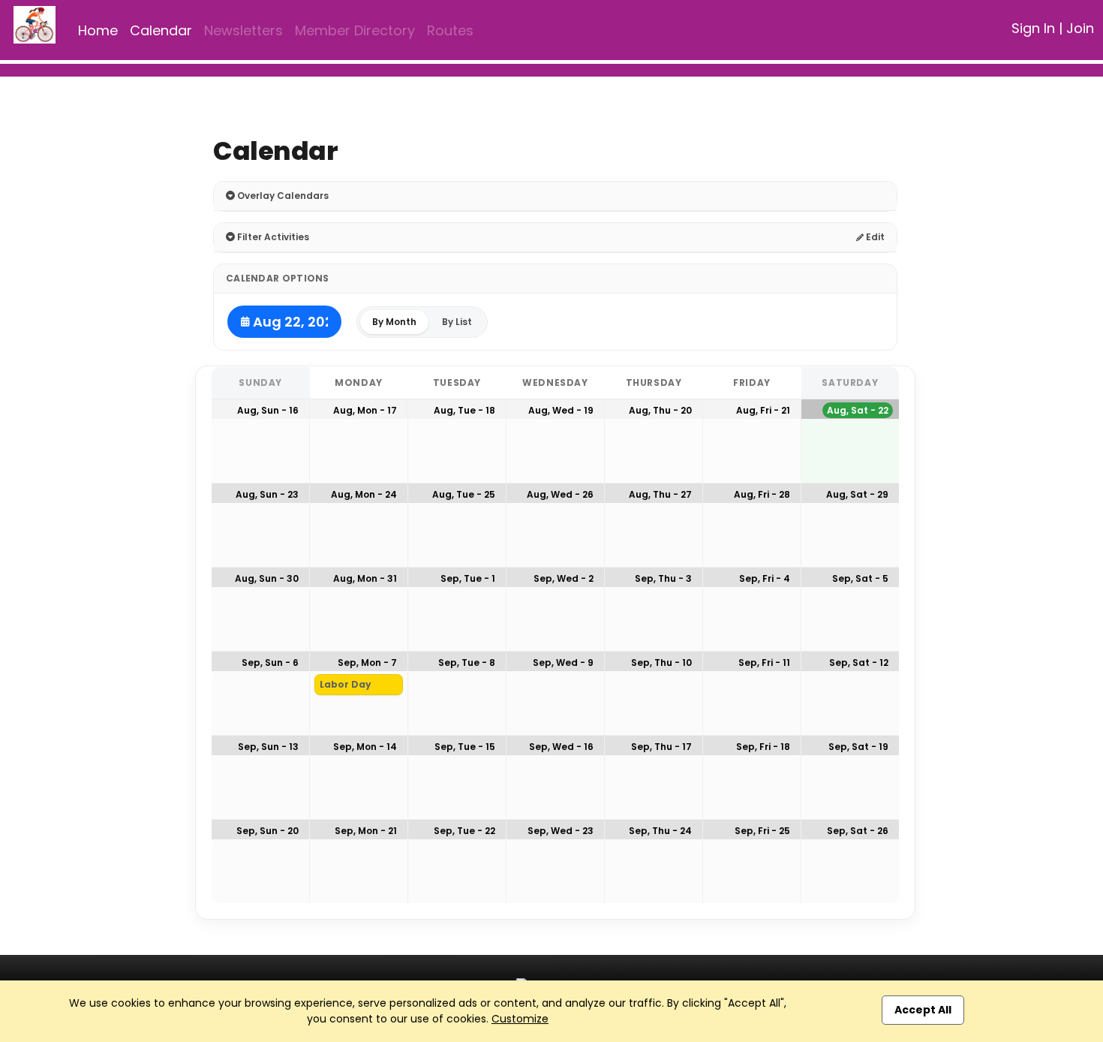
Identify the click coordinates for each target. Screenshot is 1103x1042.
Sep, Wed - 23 (560, 830)
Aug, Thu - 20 (660, 410)
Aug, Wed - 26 (560, 494)
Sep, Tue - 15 (464, 746)
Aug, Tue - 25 (463, 494)
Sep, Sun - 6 (270, 662)
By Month (394, 321)
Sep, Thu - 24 (660, 830)
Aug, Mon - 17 (365, 410)
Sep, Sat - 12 (858, 662)
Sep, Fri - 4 (764, 578)
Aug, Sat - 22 (857, 410)
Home (98, 30)
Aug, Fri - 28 (762, 494)
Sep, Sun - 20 (267, 830)
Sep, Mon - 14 (365, 746)
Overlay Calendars (282, 195)
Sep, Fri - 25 (762, 830)
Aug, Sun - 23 (267, 494)
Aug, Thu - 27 (660, 494)
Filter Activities (272, 236)
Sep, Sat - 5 (860, 578)
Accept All (922, 1009)
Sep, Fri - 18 (763, 746)
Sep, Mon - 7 (367, 662)
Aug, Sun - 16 (268, 410)
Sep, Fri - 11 (764, 662)
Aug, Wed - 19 (561, 410)
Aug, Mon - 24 (364, 494)
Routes (450, 30)
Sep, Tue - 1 (467, 578)
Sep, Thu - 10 (661, 662)
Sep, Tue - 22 (464, 830)
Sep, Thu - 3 (663, 578)
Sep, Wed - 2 (563, 578)
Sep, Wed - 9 (563, 662)
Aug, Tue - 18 (464, 410)
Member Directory (355, 30)
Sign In (1033, 28)
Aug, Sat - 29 (857, 494)
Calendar (161, 30)
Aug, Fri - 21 (763, 410)
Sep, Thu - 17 (661, 746)
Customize (519, 1018)
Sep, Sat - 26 (857, 830)
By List (457, 321)
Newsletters (243, 30)
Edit (874, 236)
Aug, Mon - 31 (365, 578)
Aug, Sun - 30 (267, 578)
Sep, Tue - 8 (466, 662)
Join (1080, 28)
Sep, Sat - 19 (858, 746)
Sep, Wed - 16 (561, 746)
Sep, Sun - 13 (268, 746)
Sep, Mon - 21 (366, 830)
